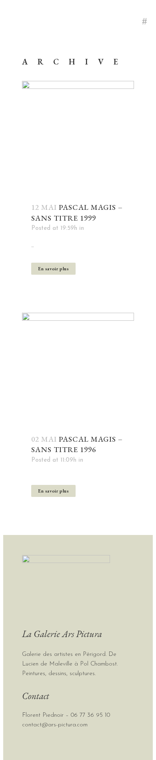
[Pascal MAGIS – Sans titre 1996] (78, 369)
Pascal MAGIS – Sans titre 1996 (77, 444)
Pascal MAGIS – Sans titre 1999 (77, 212)
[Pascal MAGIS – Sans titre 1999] (78, 137)
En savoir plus (53, 268)
